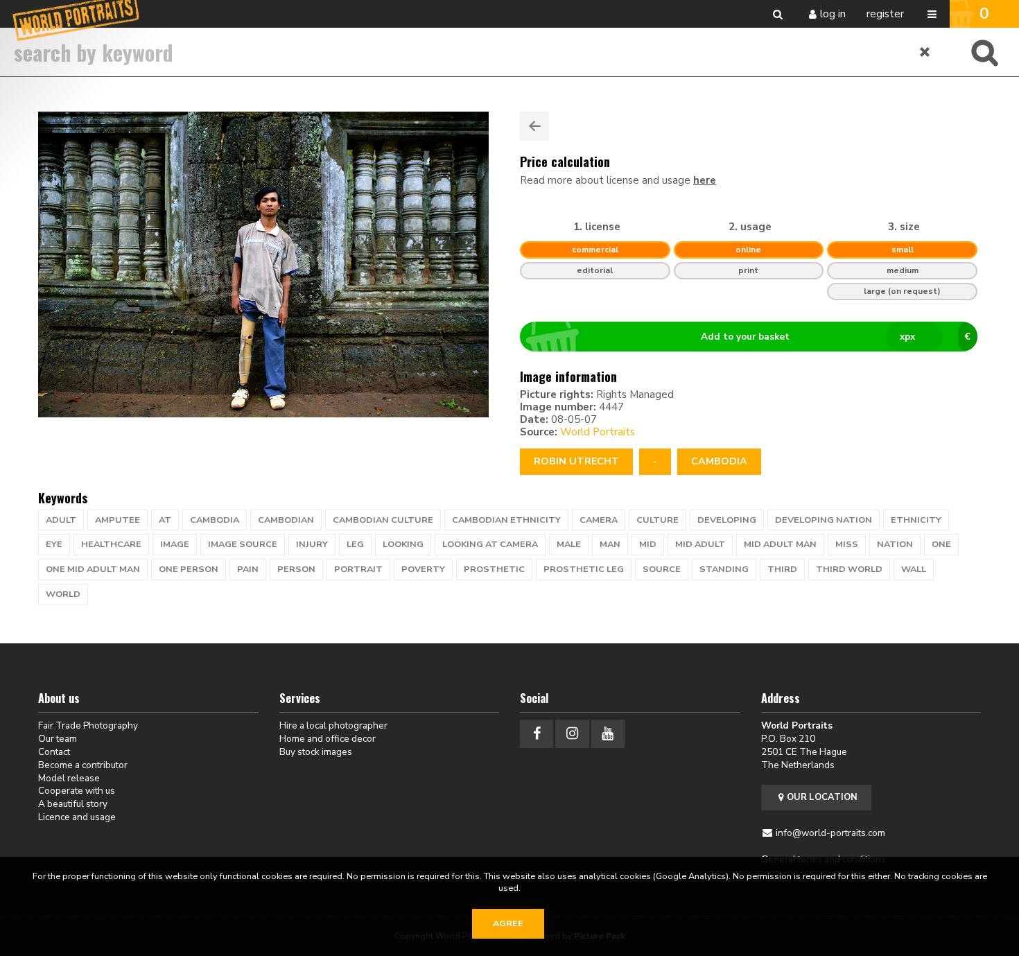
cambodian (286, 520)
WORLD (63, 594)
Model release (69, 778)
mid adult (700, 544)
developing (726, 520)
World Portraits (597, 432)
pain (248, 569)
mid (647, 544)
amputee (117, 520)
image (174, 544)
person (296, 569)
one (941, 544)
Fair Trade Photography (88, 725)
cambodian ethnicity (506, 520)
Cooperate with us (76, 790)
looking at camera (490, 544)
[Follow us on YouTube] (608, 734)
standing (724, 569)
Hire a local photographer (333, 725)
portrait (358, 569)
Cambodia (719, 461)
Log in (833, 14)
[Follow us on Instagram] (572, 734)
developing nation (823, 520)
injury (312, 544)
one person (188, 569)
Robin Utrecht (576, 461)
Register (885, 14)
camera (599, 520)
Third (782, 569)
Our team (57, 738)
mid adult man (780, 544)
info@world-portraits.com (830, 833)
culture (657, 520)
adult (61, 520)
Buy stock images (315, 751)
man (610, 544)
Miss (846, 544)
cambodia (214, 520)
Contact (54, 751)
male (569, 544)
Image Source (242, 544)
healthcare (111, 544)
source (662, 569)
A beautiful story (72, 803)
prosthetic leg (583, 569)
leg (355, 544)
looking (403, 544)
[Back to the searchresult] (534, 126)
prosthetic (494, 569)
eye (54, 544)
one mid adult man (93, 569)
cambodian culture (383, 520)
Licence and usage (77, 817)
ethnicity (916, 520)
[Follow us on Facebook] (536, 734)
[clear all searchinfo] (925, 52)
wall (913, 569)
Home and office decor (327, 738)
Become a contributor (83, 765)
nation (895, 544)
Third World (849, 569)
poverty (423, 569)
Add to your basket (835, 336)
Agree (508, 923)
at (165, 520)
